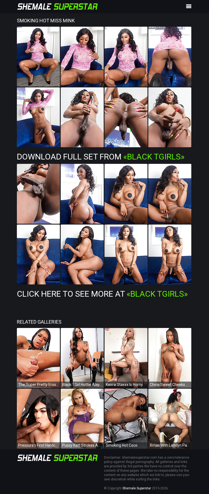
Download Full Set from (101, 156)
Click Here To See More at (102, 294)
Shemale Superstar (136, 488)
